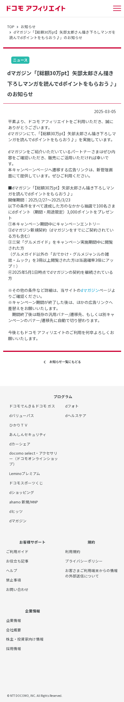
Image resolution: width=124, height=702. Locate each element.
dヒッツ (16, 511)
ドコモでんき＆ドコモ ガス (32, 406)
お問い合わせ (17, 589)
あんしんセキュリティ (27, 434)
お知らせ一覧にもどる (63, 361)
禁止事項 (13, 580)
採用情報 (13, 648)
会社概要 (13, 630)
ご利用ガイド (17, 551)
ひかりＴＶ (18, 425)
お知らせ (28, 26)
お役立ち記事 (17, 561)
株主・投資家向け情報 (25, 639)
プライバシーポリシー (84, 561)
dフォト (72, 406)
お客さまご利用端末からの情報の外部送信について (91, 573)
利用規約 (72, 551)
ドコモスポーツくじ (26, 483)
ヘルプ (11, 570)
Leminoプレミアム (24, 473)
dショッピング (21, 492)
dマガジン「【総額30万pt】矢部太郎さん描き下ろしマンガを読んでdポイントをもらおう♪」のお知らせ (62, 34)
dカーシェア (19, 444)
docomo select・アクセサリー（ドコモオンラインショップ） (33, 458)
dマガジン (90, 290)
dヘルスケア (75, 415)
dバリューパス (21, 415)
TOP (10, 26)
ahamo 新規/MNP (23, 502)
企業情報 (13, 620)
